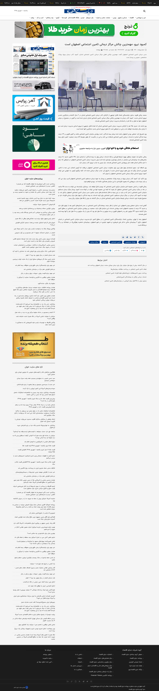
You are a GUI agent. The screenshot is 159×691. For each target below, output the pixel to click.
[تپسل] (64, 145)
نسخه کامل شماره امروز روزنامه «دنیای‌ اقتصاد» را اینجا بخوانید (34, 77)
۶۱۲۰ (139, 50)
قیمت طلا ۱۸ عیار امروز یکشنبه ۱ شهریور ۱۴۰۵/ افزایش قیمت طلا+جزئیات (36, 451)
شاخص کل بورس (73, 3)
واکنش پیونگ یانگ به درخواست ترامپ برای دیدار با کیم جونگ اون (34, 229)
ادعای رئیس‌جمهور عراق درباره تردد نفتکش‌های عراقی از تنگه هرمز (35, 219)
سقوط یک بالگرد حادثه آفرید (46, 283)
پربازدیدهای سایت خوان (34, 178)
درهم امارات (118, 3)
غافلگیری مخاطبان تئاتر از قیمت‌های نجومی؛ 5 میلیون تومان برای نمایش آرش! (35, 373)
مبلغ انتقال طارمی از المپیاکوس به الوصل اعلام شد (39, 442)
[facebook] (138, 237)
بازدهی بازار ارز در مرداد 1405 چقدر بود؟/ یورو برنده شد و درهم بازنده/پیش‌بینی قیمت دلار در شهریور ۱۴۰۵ (35, 406)
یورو (138, 3)
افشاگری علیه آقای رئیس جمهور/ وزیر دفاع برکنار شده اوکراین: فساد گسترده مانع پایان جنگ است (35, 518)
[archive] (67, 681)
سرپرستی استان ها (76, 666)
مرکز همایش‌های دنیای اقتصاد (103, 658)
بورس (114, 18)
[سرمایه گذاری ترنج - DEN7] (79, 30)
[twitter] (135, 237)
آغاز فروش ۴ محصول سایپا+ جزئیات (44, 204)
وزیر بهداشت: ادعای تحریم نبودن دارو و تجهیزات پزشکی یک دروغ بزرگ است (34, 630)
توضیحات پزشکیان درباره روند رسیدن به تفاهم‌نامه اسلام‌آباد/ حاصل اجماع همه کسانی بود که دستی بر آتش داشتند (34, 393)
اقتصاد (131, 18)
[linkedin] (131, 237)
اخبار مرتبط (102, 260)
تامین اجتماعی (116, 242)
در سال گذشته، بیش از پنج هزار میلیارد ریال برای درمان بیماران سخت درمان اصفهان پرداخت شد (117, 265)
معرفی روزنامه (47, 654)
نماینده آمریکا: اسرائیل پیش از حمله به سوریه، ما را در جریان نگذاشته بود (34, 500)
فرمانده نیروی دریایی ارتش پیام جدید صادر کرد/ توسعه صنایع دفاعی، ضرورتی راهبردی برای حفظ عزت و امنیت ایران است (34, 240)
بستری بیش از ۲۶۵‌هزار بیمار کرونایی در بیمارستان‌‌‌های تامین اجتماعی (125, 281)
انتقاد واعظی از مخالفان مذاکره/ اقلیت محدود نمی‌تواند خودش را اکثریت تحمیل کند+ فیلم (35, 420)
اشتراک (80, 662)
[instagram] (91, 681)
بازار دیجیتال (89, 18)
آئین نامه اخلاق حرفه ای (44, 662)
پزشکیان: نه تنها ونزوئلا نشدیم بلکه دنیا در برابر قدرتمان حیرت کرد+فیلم (36, 426)
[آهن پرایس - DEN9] (33, 108)
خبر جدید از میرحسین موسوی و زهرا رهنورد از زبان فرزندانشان (36, 384)
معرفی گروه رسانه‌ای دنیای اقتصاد (132, 654)
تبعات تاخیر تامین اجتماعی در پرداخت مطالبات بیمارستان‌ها (129, 269)
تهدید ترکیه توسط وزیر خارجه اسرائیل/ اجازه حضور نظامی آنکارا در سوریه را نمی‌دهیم (34, 528)
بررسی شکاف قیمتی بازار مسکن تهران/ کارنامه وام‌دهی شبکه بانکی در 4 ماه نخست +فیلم (34, 619)
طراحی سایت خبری (21, 687)
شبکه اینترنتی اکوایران (135, 662)
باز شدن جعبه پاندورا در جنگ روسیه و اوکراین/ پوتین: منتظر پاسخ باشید (35, 559)
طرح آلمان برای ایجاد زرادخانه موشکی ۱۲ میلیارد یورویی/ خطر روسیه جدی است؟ (34, 591)
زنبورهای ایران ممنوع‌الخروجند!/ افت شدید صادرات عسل (38, 602)
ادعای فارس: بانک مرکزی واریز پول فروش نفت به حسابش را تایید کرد (34, 251)
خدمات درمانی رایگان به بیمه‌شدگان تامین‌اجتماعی (131, 277)
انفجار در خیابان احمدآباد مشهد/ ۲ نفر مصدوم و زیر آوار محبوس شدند (35, 234)
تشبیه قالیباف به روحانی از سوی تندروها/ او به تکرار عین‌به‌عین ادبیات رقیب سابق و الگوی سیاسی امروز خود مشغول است (34, 487)
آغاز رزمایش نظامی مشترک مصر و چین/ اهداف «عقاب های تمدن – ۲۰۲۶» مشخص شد (34, 569)
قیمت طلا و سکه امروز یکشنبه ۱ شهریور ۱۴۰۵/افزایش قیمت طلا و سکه (35, 463)
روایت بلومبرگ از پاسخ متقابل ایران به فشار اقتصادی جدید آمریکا (35, 615)
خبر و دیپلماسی (141, 18)
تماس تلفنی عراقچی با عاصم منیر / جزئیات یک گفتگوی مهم (37, 625)
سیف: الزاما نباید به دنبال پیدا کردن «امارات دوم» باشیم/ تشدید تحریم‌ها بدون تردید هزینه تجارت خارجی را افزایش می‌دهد (36, 199)
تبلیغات (79, 658)
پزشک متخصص (130, 242)
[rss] (79, 681)
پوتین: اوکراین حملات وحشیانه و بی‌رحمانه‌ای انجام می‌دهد (37, 208)
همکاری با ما (78, 670)
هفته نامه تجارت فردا (135, 666)
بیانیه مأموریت (47, 658)
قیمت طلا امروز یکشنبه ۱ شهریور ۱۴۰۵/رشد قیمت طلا (38, 446)
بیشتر (32, 18)
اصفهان (142, 242)
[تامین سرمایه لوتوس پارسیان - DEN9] (33, 138)
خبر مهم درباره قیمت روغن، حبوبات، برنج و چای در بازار (38, 273)
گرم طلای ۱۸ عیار (24, 3)
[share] (75, 681)
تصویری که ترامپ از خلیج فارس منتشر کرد (42, 513)
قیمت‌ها (64, 18)
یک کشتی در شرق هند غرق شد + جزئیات (42, 564)
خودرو (83, 18)
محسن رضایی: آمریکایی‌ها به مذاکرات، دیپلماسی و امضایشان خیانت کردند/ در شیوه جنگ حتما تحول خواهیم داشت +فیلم (34, 246)
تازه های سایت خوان (34, 367)
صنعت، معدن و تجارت (103, 18)
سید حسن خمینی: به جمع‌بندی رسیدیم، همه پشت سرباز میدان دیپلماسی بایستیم (36, 379)
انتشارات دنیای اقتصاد (105, 654)
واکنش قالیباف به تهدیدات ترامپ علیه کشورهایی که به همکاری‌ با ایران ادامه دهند (35, 324)
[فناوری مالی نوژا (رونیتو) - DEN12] (33, 345)
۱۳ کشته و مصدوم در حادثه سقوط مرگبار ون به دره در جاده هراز (35, 312)
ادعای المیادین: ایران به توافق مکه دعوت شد (41, 586)
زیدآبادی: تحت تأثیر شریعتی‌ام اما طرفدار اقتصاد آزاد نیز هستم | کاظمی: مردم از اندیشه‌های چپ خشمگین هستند (36, 185)
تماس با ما (78, 654)
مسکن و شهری (122, 18)
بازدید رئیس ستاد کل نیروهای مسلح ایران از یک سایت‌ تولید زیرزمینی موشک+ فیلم (34, 260)
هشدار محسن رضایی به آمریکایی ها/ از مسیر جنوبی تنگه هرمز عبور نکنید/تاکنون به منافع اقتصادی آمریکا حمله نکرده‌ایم (34, 481)
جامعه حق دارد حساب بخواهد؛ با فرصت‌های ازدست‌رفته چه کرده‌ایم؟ (34, 432)
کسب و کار (39, 18)
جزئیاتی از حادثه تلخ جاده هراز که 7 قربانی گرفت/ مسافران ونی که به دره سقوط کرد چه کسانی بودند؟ (34, 437)
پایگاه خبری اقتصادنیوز (135, 670)
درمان (105, 242)
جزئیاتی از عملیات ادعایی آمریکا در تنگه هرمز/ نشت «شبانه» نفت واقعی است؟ (35, 317)
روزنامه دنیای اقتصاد (136, 658)
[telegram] (127, 237)
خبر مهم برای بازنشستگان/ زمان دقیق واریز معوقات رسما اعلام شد (35, 265)
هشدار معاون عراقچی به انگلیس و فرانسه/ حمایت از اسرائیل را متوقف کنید (36, 278)
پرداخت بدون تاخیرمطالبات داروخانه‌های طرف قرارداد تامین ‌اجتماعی (126, 273)
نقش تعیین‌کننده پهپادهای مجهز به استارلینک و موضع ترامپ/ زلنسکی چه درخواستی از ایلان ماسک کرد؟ (36, 542)
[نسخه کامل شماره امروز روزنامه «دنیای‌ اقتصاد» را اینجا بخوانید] (33, 59)
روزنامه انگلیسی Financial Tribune (101, 675)
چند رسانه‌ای (49, 18)
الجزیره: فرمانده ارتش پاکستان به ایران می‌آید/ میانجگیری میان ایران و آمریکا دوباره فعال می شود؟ (34, 597)
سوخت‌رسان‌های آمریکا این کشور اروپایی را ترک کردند (39, 388)
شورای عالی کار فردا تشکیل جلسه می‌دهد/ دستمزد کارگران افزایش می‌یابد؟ (35, 224)
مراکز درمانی (94, 242)
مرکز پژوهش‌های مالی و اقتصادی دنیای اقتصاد (100, 667)
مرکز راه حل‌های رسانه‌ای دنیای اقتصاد (100, 672)
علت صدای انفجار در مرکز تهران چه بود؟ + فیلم (40, 255)
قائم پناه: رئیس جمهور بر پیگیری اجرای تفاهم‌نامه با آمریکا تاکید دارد (34, 523)
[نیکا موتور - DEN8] (33, 85)
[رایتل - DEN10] (33, 165)
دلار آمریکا (46, 3)
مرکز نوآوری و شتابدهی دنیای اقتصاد (100, 662)
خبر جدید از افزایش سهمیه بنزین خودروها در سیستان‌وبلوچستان (35, 472)
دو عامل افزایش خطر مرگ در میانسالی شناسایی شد (39, 269)
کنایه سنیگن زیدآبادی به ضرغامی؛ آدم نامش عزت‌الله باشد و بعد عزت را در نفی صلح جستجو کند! (34, 213)
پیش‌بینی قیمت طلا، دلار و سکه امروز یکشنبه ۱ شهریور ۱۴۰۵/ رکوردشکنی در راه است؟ (36, 400)
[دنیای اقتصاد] (79, 11)
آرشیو (57, 18)
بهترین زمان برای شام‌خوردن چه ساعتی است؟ (41, 533)
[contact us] (71, 681)
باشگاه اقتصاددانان (73, 18)
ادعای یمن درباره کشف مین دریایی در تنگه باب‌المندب (39, 582)
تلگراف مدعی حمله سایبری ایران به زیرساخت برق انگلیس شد (36, 468)
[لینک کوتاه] (142, 237)
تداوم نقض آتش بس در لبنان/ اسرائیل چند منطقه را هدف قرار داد (34, 537)
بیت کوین (97, 3)
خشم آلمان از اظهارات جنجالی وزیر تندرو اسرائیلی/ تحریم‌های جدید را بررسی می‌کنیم (34, 457)
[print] (123, 237)
